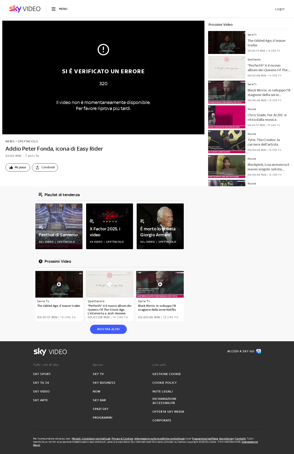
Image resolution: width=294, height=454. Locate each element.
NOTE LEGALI (163, 391)
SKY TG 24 (41, 382)
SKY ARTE (40, 400)
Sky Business (104, 382)
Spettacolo (28, 141)
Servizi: (98, 365)
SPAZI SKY (101, 409)
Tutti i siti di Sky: (46, 365)
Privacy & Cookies (122, 438)
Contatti (240, 438)
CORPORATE (162, 420)
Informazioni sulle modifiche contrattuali (159, 438)
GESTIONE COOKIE (167, 374)
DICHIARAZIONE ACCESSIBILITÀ (165, 401)
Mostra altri (108, 329)
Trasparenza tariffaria (205, 438)
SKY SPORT (42, 374)
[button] (18, 167)
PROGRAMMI (102, 417)
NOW (97, 391)
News (10, 141)
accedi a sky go (240, 351)
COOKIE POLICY (165, 382)
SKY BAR (99, 400)
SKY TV (98, 374)
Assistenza (226, 438)
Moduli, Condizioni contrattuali (91, 438)
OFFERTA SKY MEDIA (168, 411)
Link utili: (160, 365)
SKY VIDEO (41, 391)
